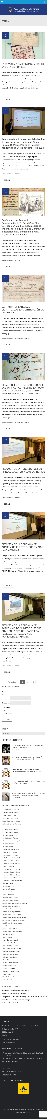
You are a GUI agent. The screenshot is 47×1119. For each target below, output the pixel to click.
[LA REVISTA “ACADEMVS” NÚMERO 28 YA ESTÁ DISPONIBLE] (23, 45)
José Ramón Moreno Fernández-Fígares (17, 926)
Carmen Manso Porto (10, 835)
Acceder (7, 719)
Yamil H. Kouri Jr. (8, 979)
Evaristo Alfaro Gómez (10, 855)
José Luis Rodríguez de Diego (13, 912)
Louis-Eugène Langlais (10, 940)
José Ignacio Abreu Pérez (11, 906)
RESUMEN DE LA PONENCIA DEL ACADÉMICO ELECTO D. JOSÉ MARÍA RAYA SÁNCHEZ (22, 547)
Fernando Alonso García (11, 861)
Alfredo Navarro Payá (10, 815)
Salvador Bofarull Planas (11, 971)
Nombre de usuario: (5, 695)
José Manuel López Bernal (12, 914)
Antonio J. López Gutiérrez (12, 824)
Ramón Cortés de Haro (11, 963)
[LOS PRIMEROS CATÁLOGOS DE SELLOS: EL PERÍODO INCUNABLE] (6, 784)
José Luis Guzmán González (12, 909)
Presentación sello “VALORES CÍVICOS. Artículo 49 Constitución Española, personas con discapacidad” (28, 795)
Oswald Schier (7, 960)
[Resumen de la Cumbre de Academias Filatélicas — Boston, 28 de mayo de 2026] (6, 772)
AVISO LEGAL (6, 1069)
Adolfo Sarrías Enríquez (11, 810)
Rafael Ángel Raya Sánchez (12, 931)
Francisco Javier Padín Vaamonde (14, 878)
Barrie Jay (6, 827)
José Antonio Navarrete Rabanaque (15, 903)
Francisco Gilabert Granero (12, 875)
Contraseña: (5, 703)
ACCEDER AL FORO (9, 1075)
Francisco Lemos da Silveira (12, 880)
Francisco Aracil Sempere (11, 869)
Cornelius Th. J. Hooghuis (11, 841)
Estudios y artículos (22, 338)
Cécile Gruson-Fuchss (10, 838)
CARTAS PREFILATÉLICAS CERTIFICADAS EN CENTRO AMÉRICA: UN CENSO (23, 310)
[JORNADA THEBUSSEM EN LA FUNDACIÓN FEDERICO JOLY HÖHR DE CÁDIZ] (6, 760)
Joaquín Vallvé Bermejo (11, 900)
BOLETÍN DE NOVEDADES (11, 1072)
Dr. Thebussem (8, 846)
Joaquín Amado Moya (10, 897)
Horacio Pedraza (8, 886)
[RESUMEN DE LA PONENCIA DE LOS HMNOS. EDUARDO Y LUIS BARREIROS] (23, 450)
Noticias (18, 93)
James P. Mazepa (9, 889)
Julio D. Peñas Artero (10, 929)
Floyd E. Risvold (8, 866)
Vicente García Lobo (10, 977)
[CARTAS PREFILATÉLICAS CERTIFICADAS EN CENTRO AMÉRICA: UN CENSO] (23, 288)
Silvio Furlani (7, 974)
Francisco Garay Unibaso (11, 872)
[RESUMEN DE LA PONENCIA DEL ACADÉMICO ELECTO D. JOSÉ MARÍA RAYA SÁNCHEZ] (23, 525)
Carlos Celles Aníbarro (10, 829)
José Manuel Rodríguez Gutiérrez (14, 917)
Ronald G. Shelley (9, 968)
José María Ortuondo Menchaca (14, 920)
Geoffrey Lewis (8, 883)
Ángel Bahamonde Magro (11, 821)
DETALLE (7, 99)
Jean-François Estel (9, 892)
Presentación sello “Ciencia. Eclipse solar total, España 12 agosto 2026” (28, 746)
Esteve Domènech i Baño (11, 849)
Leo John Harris (8, 934)
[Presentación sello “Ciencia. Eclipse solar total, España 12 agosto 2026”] (6, 748)
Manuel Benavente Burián (11, 951)
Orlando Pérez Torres (10, 957)
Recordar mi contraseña (7, 711)
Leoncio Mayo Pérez (10, 937)
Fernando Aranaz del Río (11, 863)
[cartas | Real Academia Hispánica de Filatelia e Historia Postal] (23, 9)
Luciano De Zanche (9, 943)
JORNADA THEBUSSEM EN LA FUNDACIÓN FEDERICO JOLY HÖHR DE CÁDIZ (27, 758)
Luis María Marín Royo (10, 946)
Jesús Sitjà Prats (8, 895)
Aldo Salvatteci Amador (10, 812)
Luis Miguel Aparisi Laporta (12, 948)
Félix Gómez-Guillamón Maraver (14, 858)
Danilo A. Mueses (9, 844)
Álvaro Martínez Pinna (10, 818)
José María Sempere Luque (12, 923)
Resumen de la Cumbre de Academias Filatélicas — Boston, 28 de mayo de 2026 (26, 770)
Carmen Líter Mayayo (10, 832)
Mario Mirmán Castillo (10, 954)
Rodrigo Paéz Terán (9, 965)
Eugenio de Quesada (10, 852)
